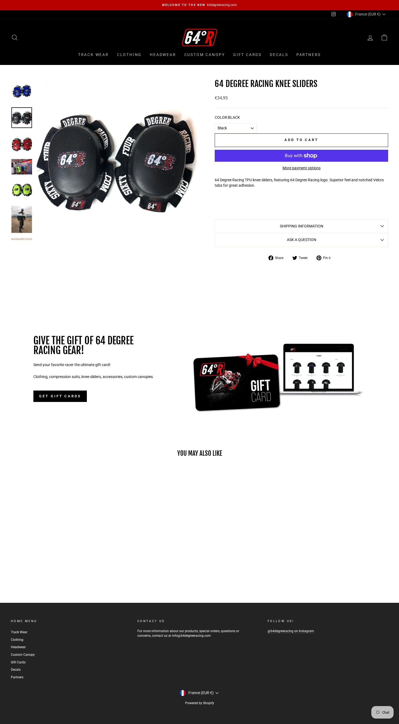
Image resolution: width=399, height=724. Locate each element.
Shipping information (301, 226)
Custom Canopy (204, 54)
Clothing (129, 54)
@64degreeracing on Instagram (291, 631)
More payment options (302, 168)
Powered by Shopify (199, 703)
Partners (308, 54)
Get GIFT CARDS (60, 396)
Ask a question (301, 240)
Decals (279, 54)
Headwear (163, 54)
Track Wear (93, 54)
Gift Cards (247, 54)
